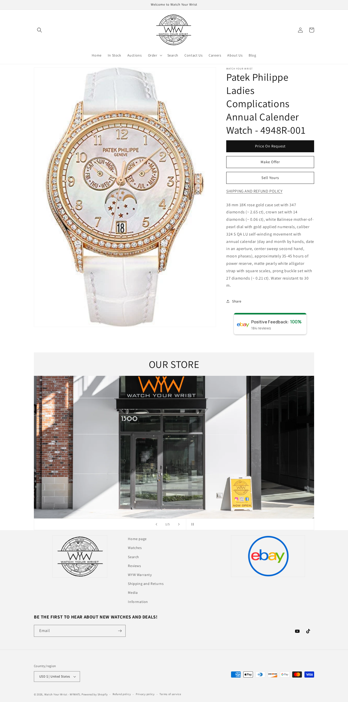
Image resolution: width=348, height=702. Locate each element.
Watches (135, 547)
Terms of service (170, 694)
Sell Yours (270, 177)
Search (133, 557)
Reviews (134, 565)
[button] (39, 30)
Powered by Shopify (95, 694)
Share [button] (237, 301)
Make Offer (270, 161)
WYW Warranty (140, 574)
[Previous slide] (156, 524)
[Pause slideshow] (191, 524)
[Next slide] (178, 524)
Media (133, 592)
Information (138, 601)
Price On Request (270, 146)
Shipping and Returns (146, 583)
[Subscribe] (119, 631)
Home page (137, 538)
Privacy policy (145, 694)
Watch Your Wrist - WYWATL (62, 694)
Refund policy (122, 694)
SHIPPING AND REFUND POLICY (254, 191)
